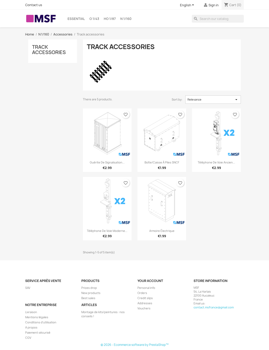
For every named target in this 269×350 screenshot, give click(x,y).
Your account (150, 281)
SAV (27, 288)
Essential (76, 19)
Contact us (33, 5)
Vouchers (143, 308)
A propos (31, 327)
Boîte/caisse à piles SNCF (162, 162)
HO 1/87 (110, 19)
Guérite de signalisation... (107, 162)
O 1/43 (94, 19)
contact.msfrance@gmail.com (214, 307)
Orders (142, 293)
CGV (28, 338)
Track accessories (49, 49)
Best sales (88, 298)
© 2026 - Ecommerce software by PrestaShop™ (135, 345)
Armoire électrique (161, 231)
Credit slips (145, 298)
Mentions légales (36, 317)
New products (90, 293)
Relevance (213, 99)
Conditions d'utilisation (40, 322)
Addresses (144, 303)
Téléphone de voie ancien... (216, 162)
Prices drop (89, 288)
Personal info (146, 288)
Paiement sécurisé (37, 332)
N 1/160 (126, 19)
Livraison (31, 312)
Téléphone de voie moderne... (107, 231)
